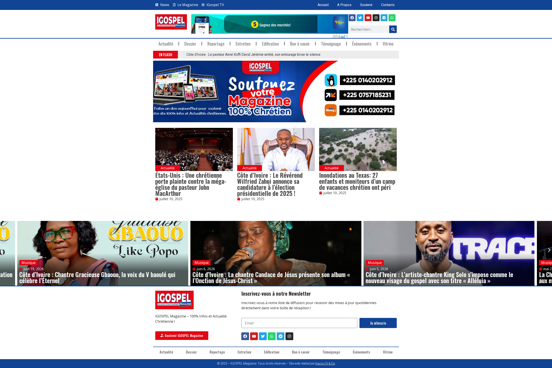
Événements (362, 43)
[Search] (393, 29)
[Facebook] (352, 17)
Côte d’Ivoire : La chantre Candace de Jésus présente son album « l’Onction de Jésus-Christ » (271, 277)
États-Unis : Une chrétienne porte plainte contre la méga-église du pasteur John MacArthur (190, 184)
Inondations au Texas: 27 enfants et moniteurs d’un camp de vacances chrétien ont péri (357, 181)
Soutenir (366, 5)
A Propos (344, 5)
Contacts (388, 5)
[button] (180, 54)
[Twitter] (263, 336)
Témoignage (331, 43)
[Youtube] (368, 17)
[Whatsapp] (392, 17)
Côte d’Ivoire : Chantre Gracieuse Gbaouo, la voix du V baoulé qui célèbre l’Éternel (97, 277)
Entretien (243, 43)
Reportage (215, 43)
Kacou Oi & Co (325, 363)
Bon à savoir (300, 43)
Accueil (323, 5)
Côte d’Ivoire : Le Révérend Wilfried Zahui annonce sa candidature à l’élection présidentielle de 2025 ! (270, 184)
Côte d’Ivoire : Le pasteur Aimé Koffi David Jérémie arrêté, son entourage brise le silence (253, 54)
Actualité (165, 43)
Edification (270, 43)
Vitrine (388, 43)
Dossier (190, 43)
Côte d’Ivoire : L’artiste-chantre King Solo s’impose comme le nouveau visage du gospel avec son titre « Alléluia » (439, 277)
